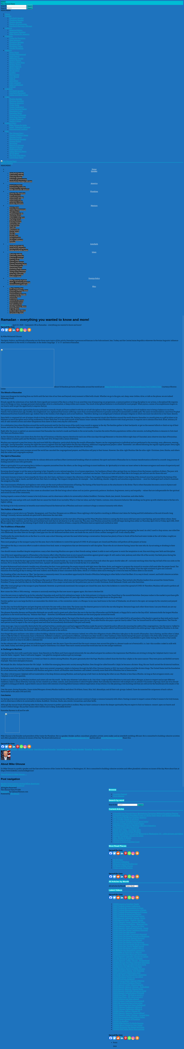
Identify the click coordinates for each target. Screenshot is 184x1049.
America (8, 28)
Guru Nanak (14, 77)
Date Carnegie (15, 83)
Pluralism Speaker (16, 20)
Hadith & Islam (15, 121)
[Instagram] (25, 330)
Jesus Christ (14, 52)
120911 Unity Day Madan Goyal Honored (128, 942)
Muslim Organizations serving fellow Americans (20, 784)
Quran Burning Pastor (18, 109)
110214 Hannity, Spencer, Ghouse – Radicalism (131, 987)
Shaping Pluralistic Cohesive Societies (128, 836)
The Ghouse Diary (16, 133)
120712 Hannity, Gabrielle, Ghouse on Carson (130, 957)
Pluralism (9, 36)
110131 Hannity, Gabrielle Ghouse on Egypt (129, 991)
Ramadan (97, 749)
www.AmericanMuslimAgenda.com (75, 738)
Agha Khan (13, 81)
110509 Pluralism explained (124, 979)
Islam (7, 97)
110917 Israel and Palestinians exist (127, 973)
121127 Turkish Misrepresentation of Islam (129, 910)
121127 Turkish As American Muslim (127, 914)
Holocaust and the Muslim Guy (125, 864)
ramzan (119, 749)
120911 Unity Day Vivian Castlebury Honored (130, 930)
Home (7, 14)
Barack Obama (15, 61)
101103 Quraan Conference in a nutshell (128, 1001)
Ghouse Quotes (15, 137)
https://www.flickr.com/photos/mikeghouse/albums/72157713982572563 (133, 387)
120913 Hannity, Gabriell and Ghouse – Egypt (130, 928)
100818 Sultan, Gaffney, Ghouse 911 (126, 1011)
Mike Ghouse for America (19, 34)
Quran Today (14, 105)
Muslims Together (16, 101)
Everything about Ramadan (45, 749)
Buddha (12, 73)
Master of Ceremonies (18, 24)
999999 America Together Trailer (126, 904)
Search (3, 6)
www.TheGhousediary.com (111, 738)
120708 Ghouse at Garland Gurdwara (127, 959)
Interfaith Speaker (16, 18)
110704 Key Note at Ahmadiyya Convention (130, 975)
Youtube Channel (120, 794)
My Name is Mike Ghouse (123, 866)
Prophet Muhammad (17, 55)
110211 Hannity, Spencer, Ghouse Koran (128, 989)
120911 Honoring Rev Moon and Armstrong (130, 955)
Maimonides (14, 75)
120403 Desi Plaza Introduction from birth (129, 965)
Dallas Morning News (17, 152)
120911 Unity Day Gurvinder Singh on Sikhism (131, 944)
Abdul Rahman (15, 67)
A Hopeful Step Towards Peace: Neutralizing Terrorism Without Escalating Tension (145, 814)
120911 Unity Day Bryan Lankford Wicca (128, 949)
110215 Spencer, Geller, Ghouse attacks (128, 985)
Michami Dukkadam (121, 862)
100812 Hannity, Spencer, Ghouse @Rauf (128, 1013)
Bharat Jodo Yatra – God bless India (127, 830)
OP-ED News (14, 154)
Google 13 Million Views (18, 135)
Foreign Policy (10, 123)
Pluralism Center (16, 46)
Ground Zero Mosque (17, 115)
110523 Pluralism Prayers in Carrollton (128, 977)
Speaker (8, 16)
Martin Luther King (17, 63)
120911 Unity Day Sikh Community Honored (130, 934)
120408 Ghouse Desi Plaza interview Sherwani (131, 963)
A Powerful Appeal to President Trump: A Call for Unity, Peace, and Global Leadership (146, 816)
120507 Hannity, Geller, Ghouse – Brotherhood (131, 961)
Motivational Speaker (17, 139)
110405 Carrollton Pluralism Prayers (127, 983)
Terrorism (13, 143)
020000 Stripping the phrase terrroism (128, 1027)
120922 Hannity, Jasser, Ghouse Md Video (129, 922)
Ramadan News (15, 113)
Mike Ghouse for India (18, 125)
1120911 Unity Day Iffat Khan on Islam (127, 967)
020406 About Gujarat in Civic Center (128, 1025)
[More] (29, 330)
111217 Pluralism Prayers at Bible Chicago (129, 969)
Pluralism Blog (15, 44)
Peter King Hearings (17, 117)
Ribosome (5, 792)
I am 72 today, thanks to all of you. (126, 820)
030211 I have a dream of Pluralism (126, 1019)
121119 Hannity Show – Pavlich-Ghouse (128, 920)
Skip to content (7, 164)
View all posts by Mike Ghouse (14, 774)
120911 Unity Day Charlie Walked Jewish (128, 947)
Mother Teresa (15, 65)
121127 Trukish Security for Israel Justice (128, 916)
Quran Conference (16, 107)
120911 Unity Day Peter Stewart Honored (128, 938)
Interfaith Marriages (17, 93)
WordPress (14, 794)
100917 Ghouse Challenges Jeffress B (127, 1007)
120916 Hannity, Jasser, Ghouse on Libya (128, 926)
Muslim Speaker (15, 22)
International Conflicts (18, 129)
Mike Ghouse (6, 325)
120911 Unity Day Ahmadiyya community (129, 951)
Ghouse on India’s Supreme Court (126, 842)
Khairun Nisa (14, 69)
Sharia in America (16, 103)
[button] (6, 10)
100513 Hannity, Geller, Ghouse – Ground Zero (131, 1015)
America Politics (15, 30)
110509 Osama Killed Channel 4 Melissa (128, 981)
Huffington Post (15, 149)
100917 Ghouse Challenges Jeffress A (127, 1009)
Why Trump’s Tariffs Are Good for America (129, 818)
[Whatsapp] (21, 330)
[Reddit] (10, 330)
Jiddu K (12, 79)
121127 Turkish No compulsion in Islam (128, 908)
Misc (7, 131)
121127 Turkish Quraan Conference (126, 906)
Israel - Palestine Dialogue (19, 127)
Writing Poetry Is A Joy (122, 840)
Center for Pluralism (17, 38)
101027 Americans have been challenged (129, 1005)
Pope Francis (14, 57)
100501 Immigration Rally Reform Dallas (129, 1017)
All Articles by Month (117, 886)
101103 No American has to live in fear (128, 1003)
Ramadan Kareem (108, 749)
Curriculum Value (16, 158)
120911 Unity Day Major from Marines (127, 940)
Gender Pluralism (16, 48)
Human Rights (15, 141)
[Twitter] (6, 330)
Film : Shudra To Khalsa (122, 838)
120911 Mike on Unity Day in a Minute (127, 953)
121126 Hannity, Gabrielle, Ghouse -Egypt (129, 918)
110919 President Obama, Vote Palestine (128, 971)
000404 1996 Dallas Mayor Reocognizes (128, 1029)
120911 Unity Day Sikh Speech (124, 932)
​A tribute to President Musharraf (126, 828)
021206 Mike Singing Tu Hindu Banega (128, 1023)
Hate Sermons (15, 40)
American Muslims (26, 749)
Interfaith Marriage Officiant (20, 26)
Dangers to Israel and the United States (128, 824)
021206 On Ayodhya (121, 1021)
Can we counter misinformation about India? (131, 822)
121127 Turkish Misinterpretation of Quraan (130, 912)
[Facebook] (3, 330)
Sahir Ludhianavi (16, 85)
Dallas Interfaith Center (18, 95)
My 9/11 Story (118, 860)
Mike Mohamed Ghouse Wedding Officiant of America (134, 826)
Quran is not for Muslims (123, 868)
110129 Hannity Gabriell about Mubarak (128, 993)
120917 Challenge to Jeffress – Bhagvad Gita (130, 924)
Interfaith (9, 89)
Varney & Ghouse (16, 147)
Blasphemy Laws (16, 111)
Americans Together (17, 32)
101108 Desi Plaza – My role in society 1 (128, 997)
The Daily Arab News (17, 156)
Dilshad (12, 87)
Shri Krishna (14, 71)
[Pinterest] (17, 330)
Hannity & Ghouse (16, 145)
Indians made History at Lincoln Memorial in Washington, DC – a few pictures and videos (148, 834)
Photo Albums (118, 796)
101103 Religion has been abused (126, 999)
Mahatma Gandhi (16, 59)
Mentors (8, 50)
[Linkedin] (14, 330)
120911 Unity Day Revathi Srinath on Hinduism (131, 936)
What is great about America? (12, 786)
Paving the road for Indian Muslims (127, 832)
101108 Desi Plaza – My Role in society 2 (128, 995)
